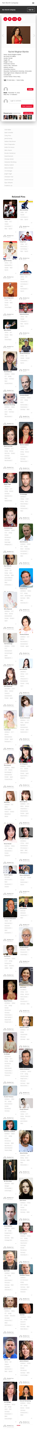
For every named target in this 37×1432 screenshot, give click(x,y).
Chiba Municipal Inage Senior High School (25, 808)
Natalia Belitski (8, 500)
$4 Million (23, 1029)
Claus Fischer (24, 1243)
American (23, 910)
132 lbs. (22, 1114)
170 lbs (6, 300)
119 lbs (22, 992)
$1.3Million (23, 1071)
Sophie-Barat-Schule (9, 1070)
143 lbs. (6, 1058)
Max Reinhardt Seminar (9, 416)
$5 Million (7, 374)
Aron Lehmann (8, 1103)
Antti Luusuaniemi (25, 996)
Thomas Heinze (8, 1073)
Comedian (23, 1245)
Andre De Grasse (9, 147)
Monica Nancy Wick (25, 1165)
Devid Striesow (8, 179)
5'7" (10, 570)
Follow (30, 89)
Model (6, 816)
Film (10, 1409)
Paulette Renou (8, 383)
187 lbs (13, 1404)
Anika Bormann (24, 1076)
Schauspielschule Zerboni (25, 1289)
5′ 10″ (27, 499)
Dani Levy (7, 453)
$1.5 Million (7, 568)
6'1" (26, 276)
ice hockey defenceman (9, 226)
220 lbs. (6, 332)
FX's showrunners (25, 848)
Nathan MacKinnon (10, 141)
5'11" (10, 221)
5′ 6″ (6, 848)
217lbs (22, 244)
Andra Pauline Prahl (9, 1280)
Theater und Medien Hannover (9, 1022)
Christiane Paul (8, 177)
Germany (11, 378)
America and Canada (25, 246)
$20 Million (23, 496)
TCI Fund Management (9, 1188)
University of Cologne (25, 1254)
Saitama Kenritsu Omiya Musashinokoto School (25, 732)
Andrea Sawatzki (25, 404)
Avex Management (9, 772)
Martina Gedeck (9, 165)
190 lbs (6, 921)
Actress (27, 451)
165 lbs (28, 544)
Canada (6, 224)
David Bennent (8, 156)
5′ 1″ (12, 732)
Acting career (8, 963)
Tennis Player (8, 307)
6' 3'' (26, 244)
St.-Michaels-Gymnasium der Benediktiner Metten (9, 584)
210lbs (22, 212)
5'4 (26, 355)
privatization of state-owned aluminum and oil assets (9, 932)
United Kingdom (24, 954)
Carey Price (7, 135)
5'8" (5, 1101)
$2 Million (23, 397)
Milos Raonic (8, 150)
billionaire (7, 877)
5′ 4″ (27, 674)
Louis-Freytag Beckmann (25, 1375)
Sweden (7, 886)
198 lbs (12, 1311)
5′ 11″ (6, 961)
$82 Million (7, 486)
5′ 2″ (28, 636)
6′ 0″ (22, 546)
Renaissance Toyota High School (9, 741)
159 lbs (12, 374)
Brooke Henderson (10, 153)
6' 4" (11, 263)
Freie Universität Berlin (25, 456)
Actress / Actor (10, 391)
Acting (9, 376)
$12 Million (7, 958)
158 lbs (12, 407)
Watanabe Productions (9, 658)
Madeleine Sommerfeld (9, 496)
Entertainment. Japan (9, 850)
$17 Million (7, 1404)
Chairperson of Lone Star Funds (25, 915)
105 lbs (12, 846)
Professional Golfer (25, 360)
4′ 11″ (13, 688)
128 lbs (13, 1003)
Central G (7, 693)
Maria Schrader (8, 168)
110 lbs (22, 355)
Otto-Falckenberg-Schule (9, 1325)
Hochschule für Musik (9, 1015)
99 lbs (22, 722)
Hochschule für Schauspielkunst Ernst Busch (25, 551)
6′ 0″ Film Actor (24, 1280)
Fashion (7, 811)
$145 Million (23, 447)
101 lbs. (22, 674)
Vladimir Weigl (8, 1150)
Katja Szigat (7, 458)
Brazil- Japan (8, 809)
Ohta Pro (23, 778)
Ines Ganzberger (25, 553)
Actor (6, 378)
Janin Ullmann (24, 1121)
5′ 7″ (12, 448)
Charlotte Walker (25, 281)
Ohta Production (25, 815)
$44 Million (23, 671)
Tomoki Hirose (8, 779)
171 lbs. (22, 843)
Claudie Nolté (24, 1034)
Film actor (23, 1037)
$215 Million (8, 1056)
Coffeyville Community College (25, 321)
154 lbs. (29, 397)
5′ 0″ (6, 770)
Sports (10, 228)
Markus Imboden (25, 461)
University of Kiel (9, 1289)
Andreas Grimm (24, 1240)
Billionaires (10, 895)
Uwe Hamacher (8, 1148)
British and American (9, 928)
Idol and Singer (8, 653)
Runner (26, 323)
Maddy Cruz (10, 235)
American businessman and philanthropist (9, 923)
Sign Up (31, 9)
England (7, 1364)
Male (6, 228)
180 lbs (6, 1362)
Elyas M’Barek (8, 182)
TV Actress (7, 1075)
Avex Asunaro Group (25, 641)
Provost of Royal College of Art (25, 952)
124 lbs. (13, 530)
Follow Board (28, 113)
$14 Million (23, 1111)
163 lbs (29, 591)
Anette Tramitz (24, 1284)
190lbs (6, 221)
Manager (7, 1186)
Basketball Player (9, 265)
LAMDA (6, 968)
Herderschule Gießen (25, 508)
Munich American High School (25, 1085)
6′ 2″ (6, 409)
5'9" (26, 316)
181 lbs (29, 1071)
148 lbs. (13, 1273)
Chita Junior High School (25, 678)
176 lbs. (22, 499)
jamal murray (8, 138)
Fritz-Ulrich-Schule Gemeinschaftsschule (25, 1001)
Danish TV (23, 1321)
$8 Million (23, 720)
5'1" (5, 376)
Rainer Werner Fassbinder (25, 1329)
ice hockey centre (25, 217)
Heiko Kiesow (8, 1068)
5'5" (21, 1405)
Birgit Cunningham (25, 1078)
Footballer (7, 1366)
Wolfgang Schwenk (9, 544)
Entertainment (8, 616)
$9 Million (7, 732)
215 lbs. (6, 263)
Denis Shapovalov (9, 144)
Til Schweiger (8, 171)
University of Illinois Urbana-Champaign (25, 602)
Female (27, 358)
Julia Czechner (8, 580)
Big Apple (23, 725)
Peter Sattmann (8, 1017)
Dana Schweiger (24, 503)
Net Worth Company (10, 3)
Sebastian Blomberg (10, 162)
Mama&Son (8, 814)
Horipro (12, 618)
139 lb (12, 1099)
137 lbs (22, 449)
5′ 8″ (22, 400)
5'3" (12, 804)
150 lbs (22, 316)
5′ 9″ (27, 449)
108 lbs (12, 767)
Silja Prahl (7, 1287)
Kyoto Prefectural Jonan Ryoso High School (25, 775)
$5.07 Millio (7, 688)
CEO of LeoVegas (9, 879)
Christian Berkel (9, 159)
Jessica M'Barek (8, 577)
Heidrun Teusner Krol (9, 1320)
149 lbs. (6, 489)
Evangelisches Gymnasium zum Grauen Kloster (9, 1233)
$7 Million (23, 766)
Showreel (23, 1291)
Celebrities (16, 113)
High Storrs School (9, 1369)
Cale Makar (7, 129)
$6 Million (7, 611)
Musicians (9, 666)
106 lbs (12, 1133)
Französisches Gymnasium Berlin (25, 407)
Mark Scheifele (8, 132)
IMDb (12, 575)
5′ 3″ (12, 611)
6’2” (26, 212)
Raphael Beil (8, 1019)
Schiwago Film (8, 1240)
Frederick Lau (8, 185)
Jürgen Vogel (8, 174)
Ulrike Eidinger (8, 1418)
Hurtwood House (25, 1412)
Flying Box (7, 855)
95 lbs (6, 613)
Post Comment (27, 106)
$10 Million (23, 841)
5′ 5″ (6, 648)
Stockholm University (9, 884)
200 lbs (22, 276)
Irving (27, 683)
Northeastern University (25, 288)
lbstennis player (24, 882)
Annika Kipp (28, 595)
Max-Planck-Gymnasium (9, 1145)
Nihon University (25, 852)
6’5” (11, 332)
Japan (6, 620)
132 (21, 877)
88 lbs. (6, 691)
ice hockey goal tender (25, 249)
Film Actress (8, 537)
